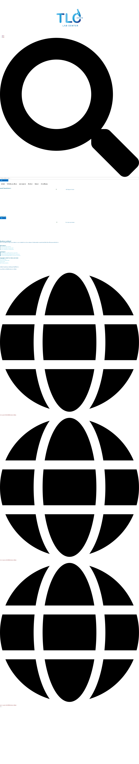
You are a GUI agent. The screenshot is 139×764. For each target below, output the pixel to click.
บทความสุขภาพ (22, 184)
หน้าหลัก (3, 184)
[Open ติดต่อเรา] (0, 706)
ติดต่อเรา (37, 184)
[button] (69, 107)
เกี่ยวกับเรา (30, 184)
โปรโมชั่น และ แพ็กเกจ (12, 184)
